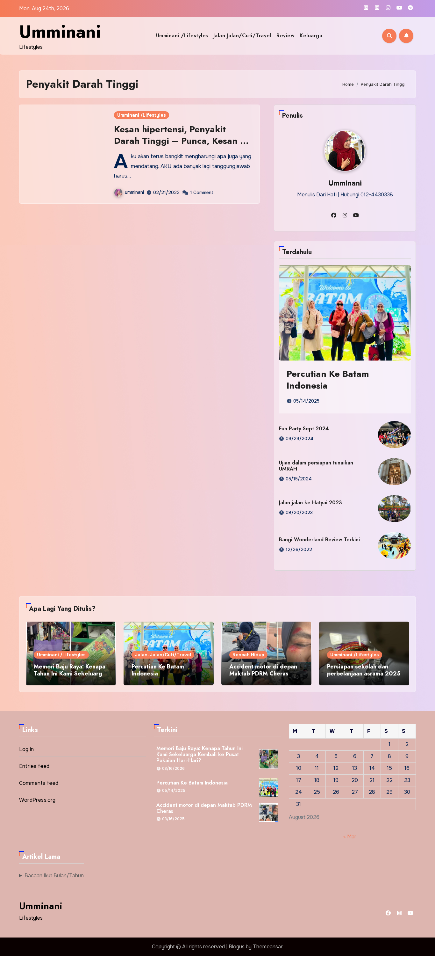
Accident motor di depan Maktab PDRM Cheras (263, 670)
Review (285, 35)
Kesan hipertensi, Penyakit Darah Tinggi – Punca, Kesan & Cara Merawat (180, 141)
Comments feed (39, 783)
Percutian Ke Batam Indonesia (328, 379)
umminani (134, 192)
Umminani (60, 31)
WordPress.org (37, 800)
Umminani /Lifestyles (182, 35)
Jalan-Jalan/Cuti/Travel (242, 35)
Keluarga (311, 35)
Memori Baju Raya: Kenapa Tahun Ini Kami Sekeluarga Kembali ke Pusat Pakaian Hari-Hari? (69, 676)
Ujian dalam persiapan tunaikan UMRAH (316, 465)
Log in (26, 749)
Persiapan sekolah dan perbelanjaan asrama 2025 (364, 670)
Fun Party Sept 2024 (304, 428)
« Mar (349, 836)
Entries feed (34, 766)
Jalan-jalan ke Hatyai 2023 (310, 502)
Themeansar (267, 946)
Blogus (237, 946)
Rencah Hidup (248, 655)
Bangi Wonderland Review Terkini (319, 539)
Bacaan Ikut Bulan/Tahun (54, 875)
